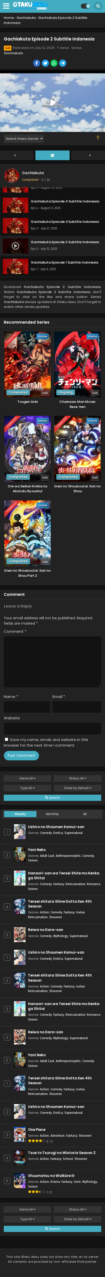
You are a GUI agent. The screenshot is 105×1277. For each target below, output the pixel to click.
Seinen (33, 860)
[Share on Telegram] (63, 64)
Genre (26, 778)
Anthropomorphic (68, 856)
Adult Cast (47, 856)
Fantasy (58, 884)
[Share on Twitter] (46, 64)
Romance (93, 884)
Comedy (46, 833)
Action (44, 912)
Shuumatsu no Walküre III (51, 1175)
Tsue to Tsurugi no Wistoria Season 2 (62, 1152)
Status (76, 778)
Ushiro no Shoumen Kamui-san (56, 827)
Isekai (80, 912)
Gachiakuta (13, 53)
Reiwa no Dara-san (45, 929)
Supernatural (73, 833)
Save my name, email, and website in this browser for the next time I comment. (46, 742)
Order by (76, 788)
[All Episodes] (52, 155)
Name (11, 696)
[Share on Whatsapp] (54, 64)
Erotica (58, 833)
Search (54, 797)
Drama (55, 1182)
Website (12, 718)
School (68, 1159)
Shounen (55, 917)
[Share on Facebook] (37, 64)
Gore (77, 1182)
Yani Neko (37, 849)
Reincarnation (75, 884)
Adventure (57, 1135)
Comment (15, 631)
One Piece (36, 1129)
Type (26, 788)
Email (58, 696)
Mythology (60, 936)
